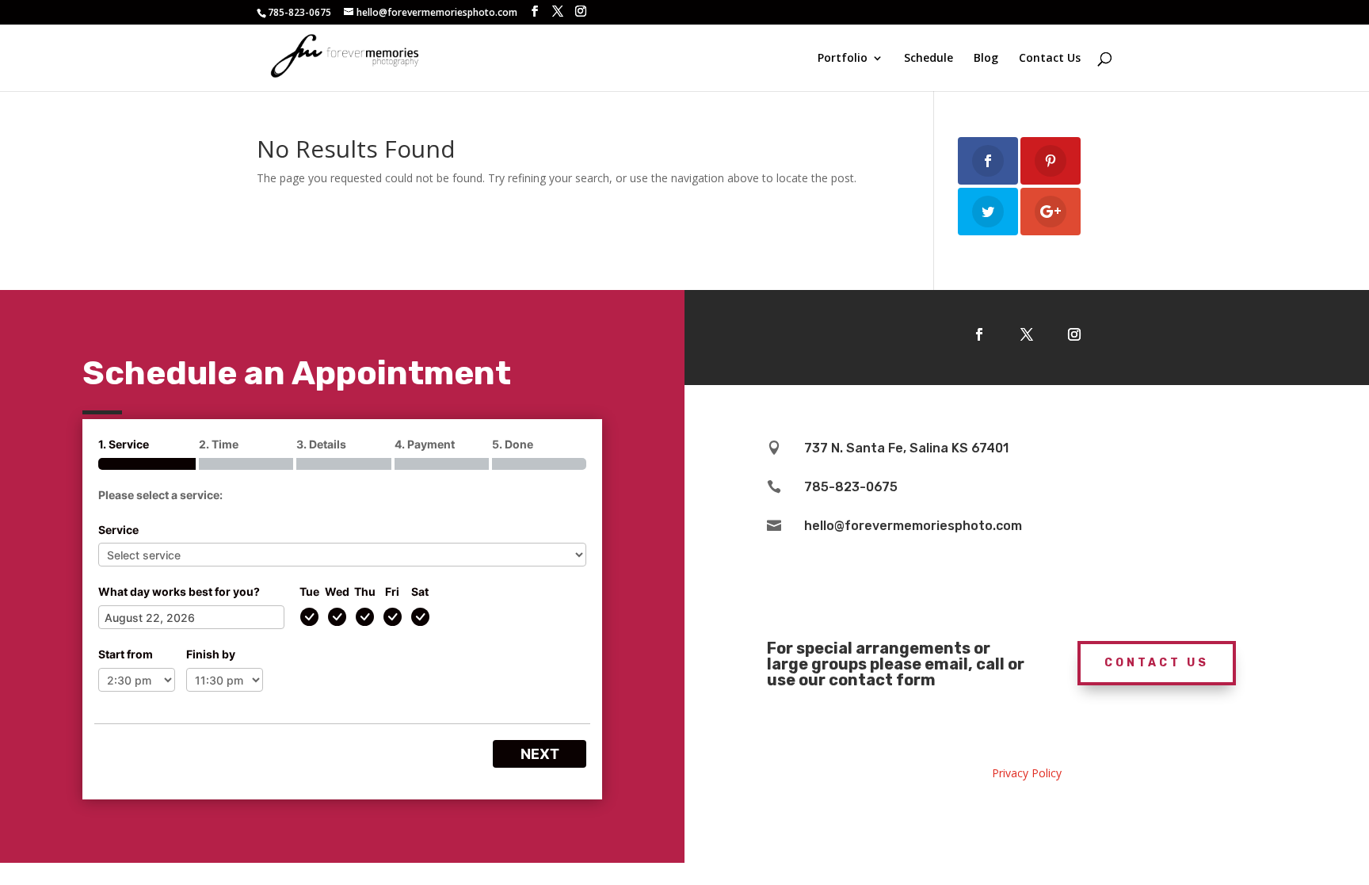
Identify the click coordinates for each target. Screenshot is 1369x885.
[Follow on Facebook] (979, 334)
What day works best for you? (179, 591)
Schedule (928, 58)
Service (118, 529)
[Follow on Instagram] (1074, 334)
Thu (365, 591)
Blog (986, 58)
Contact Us (1050, 58)
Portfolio (843, 58)
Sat (420, 591)
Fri (392, 591)
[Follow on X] (1026, 334)
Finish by (210, 654)
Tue (309, 591)
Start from (125, 654)
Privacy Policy (1027, 772)
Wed (337, 591)
